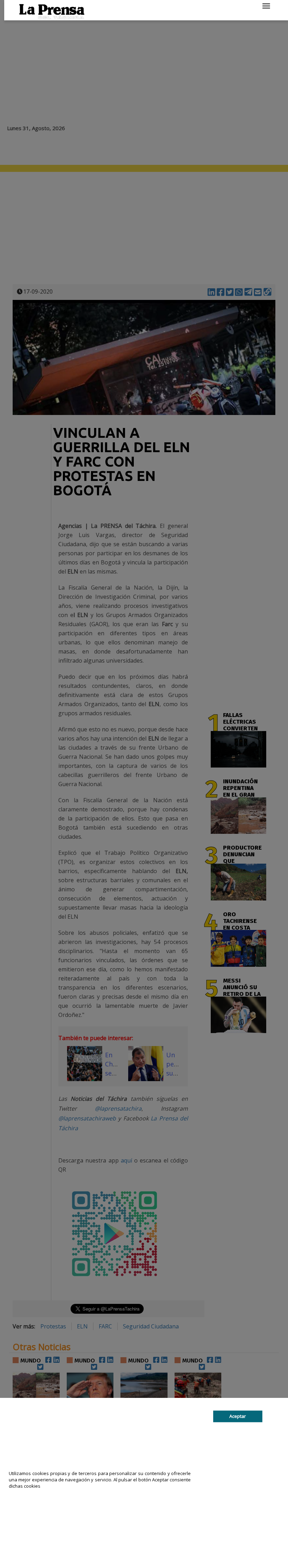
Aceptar (237, 1416)
